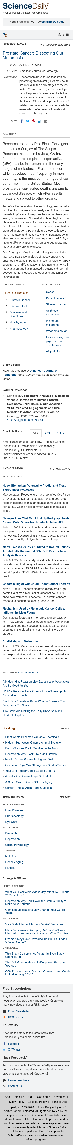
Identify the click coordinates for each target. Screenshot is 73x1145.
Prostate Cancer (20, 300)
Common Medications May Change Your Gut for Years (35, 911)
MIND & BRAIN (10, 827)
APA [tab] (47, 433)
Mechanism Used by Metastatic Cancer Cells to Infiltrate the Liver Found (34, 610)
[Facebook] (21, 121)
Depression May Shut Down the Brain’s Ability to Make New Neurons (35, 902)
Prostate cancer (56, 298)
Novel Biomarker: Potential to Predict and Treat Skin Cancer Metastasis (34, 487)
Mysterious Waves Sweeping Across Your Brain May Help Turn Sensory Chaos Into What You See (36, 931)
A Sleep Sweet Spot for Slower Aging (28, 782)
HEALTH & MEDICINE (13, 804)
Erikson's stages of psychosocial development (58, 341)
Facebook (14, 1044)
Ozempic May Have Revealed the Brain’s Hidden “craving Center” (36, 940)
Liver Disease (14, 810)
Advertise (60, 1097)
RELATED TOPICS (14, 284)
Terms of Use (58, 1102)
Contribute (43, 1097)
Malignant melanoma (52, 322)
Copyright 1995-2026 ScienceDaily (29, 1107)
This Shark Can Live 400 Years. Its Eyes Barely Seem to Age (35, 955)
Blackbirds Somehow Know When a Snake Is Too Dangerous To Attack (34, 703)
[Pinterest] (34, 121)
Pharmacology (19, 328)
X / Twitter (14, 1049)
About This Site (14, 1097)
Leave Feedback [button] (18, 1080)
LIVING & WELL (10, 850)
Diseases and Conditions (18, 314)
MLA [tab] (36, 433)
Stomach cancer (56, 304)
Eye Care (11, 822)
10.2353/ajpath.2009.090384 (25, 420)
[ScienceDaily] (26, 6)
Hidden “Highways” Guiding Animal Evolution (33, 742)
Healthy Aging (18, 322)
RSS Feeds (15, 1017)
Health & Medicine (17, 293)
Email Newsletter (18, 1011)
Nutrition (10, 856)
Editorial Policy (37, 1102)
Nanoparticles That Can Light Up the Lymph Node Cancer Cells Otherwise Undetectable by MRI (36, 520)
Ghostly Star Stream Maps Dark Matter (29, 776)
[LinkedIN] (40, 121)
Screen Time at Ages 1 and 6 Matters (28, 788)
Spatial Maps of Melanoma (20, 641)
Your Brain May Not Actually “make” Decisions (34, 924)
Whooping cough (57, 331)
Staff (30, 1097)
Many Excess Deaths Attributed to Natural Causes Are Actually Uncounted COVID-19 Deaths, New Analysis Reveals (36, 551)
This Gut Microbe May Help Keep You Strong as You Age (35, 964)
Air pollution (53, 351)
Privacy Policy (15, 1102)
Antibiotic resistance (52, 312)
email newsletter (52, 21)
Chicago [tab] (62, 433)
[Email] (46, 121)
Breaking (9, 728)
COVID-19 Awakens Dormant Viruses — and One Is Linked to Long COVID (37, 973)
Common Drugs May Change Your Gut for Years (35, 765)
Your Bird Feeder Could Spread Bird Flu (30, 771)
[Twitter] (28, 121)
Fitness (10, 868)
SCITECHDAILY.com (28, 672)
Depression (12, 839)
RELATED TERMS (51, 284)
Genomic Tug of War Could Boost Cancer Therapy (36, 584)
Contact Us (15, 1086)
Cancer (50, 292)
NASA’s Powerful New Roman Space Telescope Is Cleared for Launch (34, 693)
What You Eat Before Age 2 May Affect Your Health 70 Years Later (37, 893)
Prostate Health (19, 306)
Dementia (11, 833)
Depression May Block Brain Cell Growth (31, 754)
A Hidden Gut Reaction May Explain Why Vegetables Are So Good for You (36, 683)
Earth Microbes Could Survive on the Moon (32, 748)
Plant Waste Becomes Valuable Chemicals (32, 737)
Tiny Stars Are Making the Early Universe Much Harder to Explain (32, 713)
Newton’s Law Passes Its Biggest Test (29, 759)
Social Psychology (17, 845)
